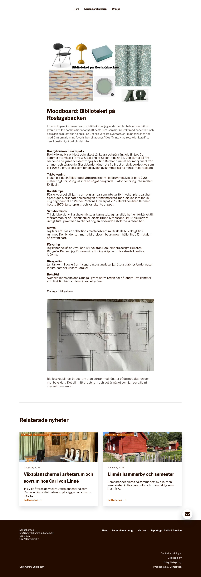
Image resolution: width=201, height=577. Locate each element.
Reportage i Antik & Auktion (166, 530)
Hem (76, 8)
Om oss (116, 8)
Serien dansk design (95, 8)
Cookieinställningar (171, 553)
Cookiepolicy (175, 557)
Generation (176, 566)
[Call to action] (58, 469)
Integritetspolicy (173, 562)
